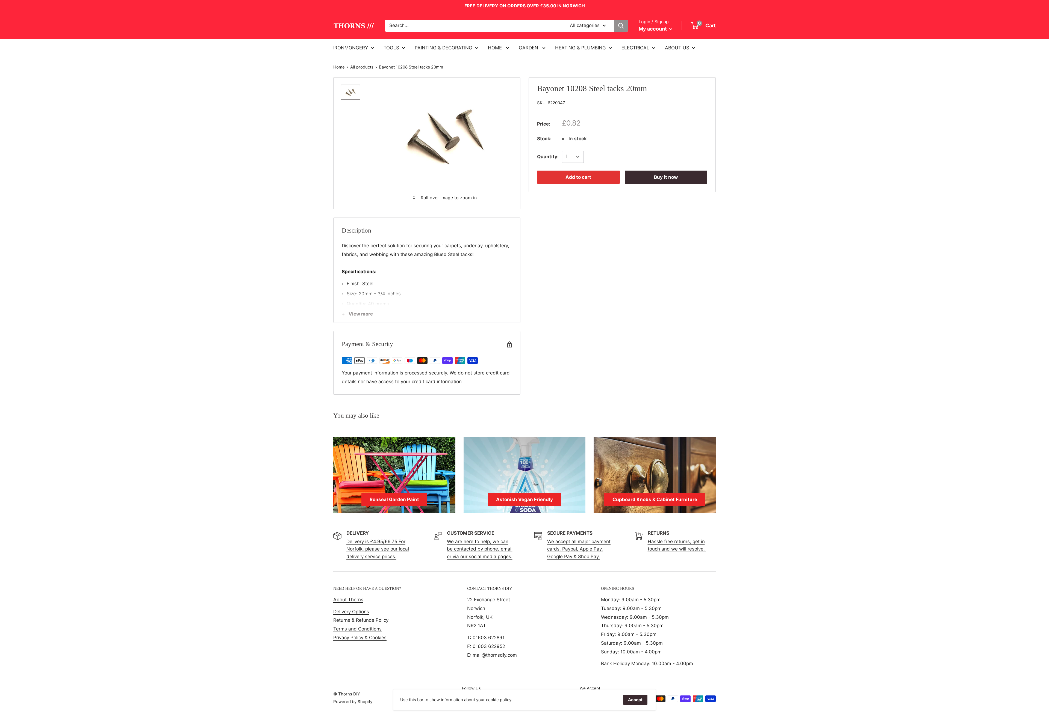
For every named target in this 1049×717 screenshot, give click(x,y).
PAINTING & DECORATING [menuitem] (443, 47)
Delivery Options (351, 611)
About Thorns (348, 599)
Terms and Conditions (357, 629)
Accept (635, 699)
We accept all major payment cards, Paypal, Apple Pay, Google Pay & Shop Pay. (579, 549)
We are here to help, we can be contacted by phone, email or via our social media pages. (479, 549)
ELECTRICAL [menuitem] (635, 47)
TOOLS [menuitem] (391, 47)
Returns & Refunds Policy (360, 620)
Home (339, 67)
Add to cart (578, 177)
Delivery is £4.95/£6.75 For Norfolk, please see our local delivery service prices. (377, 549)
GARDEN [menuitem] (529, 47)
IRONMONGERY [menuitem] (350, 47)
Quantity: (548, 156)
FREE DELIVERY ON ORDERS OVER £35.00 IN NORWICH (524, 5)
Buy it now (666, 177)
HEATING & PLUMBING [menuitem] (580, 47)
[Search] (621, 26)
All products (361, 67)
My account (653, 29)
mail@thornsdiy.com (495, 655)
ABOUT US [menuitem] (677, 47)
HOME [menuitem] (495, 47)
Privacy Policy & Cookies (360, 637)
